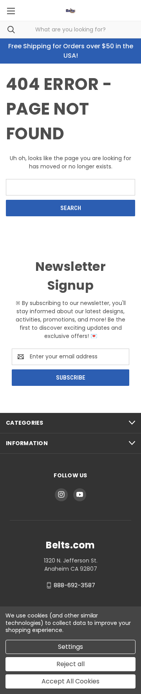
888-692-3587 (74, 585)
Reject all (70, 663)
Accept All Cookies (70, 681)
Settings (70, 646)
